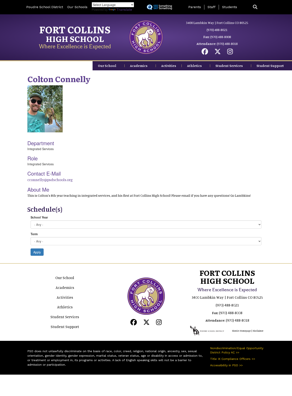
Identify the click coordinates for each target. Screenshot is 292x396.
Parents (194, 7)
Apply (37, 252)
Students (229, 7)
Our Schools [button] (77, 7)
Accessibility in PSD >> (226, 365)
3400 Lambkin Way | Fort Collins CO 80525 (217, 23)
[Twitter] (217, 52)
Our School (107, 66)
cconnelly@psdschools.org (50, 179)
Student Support (270, 66)
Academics (138, 66)
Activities (168, 66)
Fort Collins (75, 29)
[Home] (146, 36)
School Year (39, 217)
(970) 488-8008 (220, 37)
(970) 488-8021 (217, 30)
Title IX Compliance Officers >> (232, 359)
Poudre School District (44, 7)
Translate (124, 9)
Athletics (194, 66)
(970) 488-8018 (227, 43)
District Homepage (241, 330)
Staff (211, 7)
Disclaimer (258, 330)
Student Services (229, 66)
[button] (255, 7)
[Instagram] (230, 52)
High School (75, 38)
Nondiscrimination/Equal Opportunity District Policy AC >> (236, 350)
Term (34, 234)
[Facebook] (205, 52)
